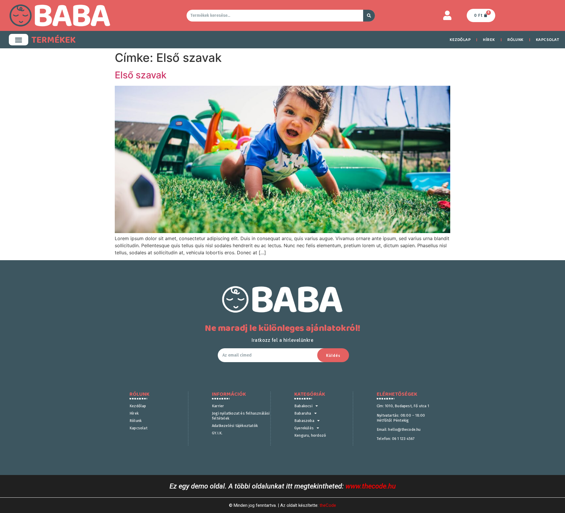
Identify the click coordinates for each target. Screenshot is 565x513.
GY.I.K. (217, 433)
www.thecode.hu (370, 486)
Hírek (489, 40)
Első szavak (141, 75)
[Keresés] (369, 16)
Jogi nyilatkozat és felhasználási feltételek (241, 415)
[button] (18, 39)
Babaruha (302, 413)
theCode (328, 505)
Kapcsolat (138, 428)
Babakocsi (303, 406)
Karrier (218, 406)
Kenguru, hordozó (310, 435)
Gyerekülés (304, 428)
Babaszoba (304, 420)
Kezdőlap (460, 40)
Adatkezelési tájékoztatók (235, 425)
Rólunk (515, 40)
